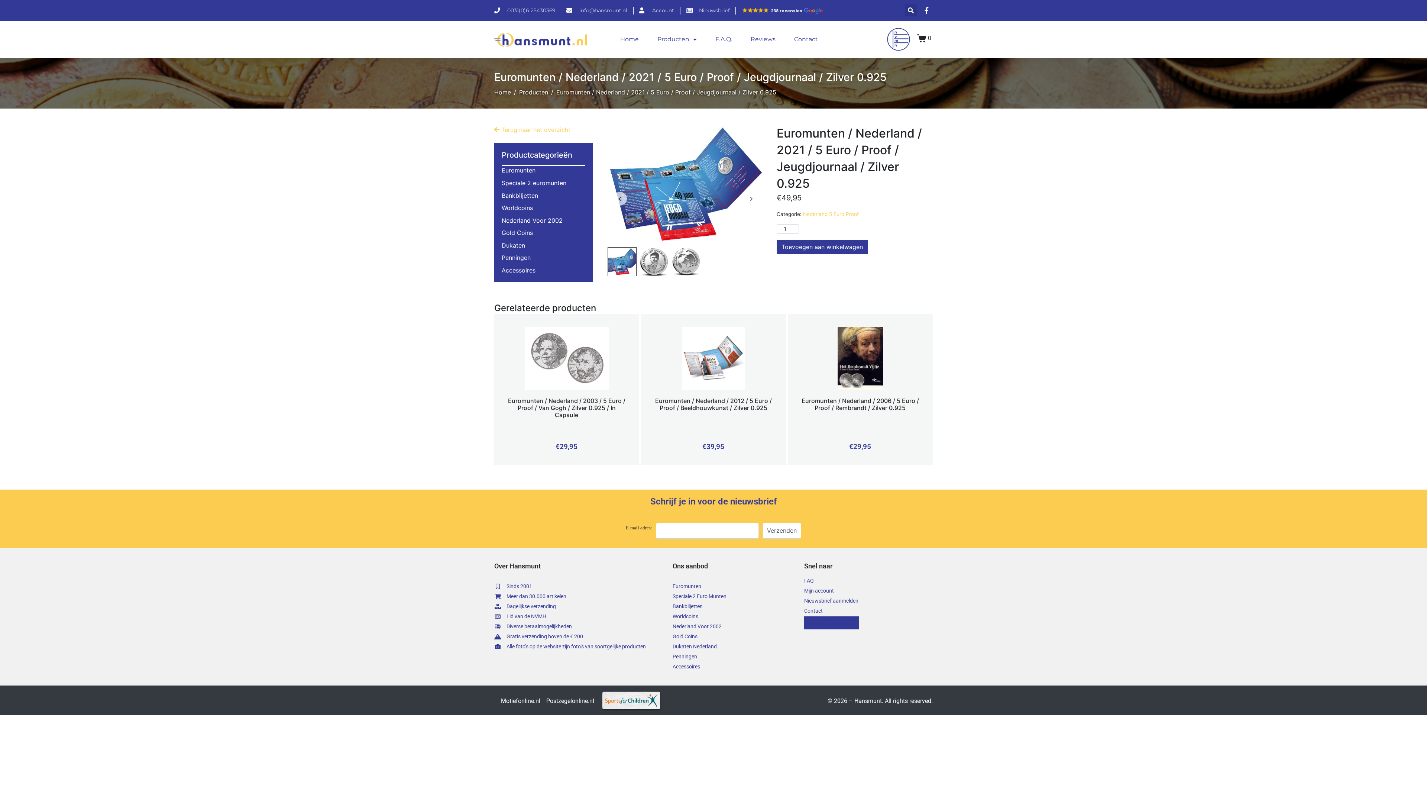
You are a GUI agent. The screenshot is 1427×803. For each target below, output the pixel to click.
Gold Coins (517, 232)
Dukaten (513, 245)
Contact (806, 39)
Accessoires (518, 270)
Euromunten (518, 170)
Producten (673, 39)
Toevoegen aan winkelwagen (822, 247)
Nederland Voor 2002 (532, 220)
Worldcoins (517, 208)
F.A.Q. (723, 39)
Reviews (763, 39)
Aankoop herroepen (831, 623)
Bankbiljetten (520, 195)
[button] (782, 11)
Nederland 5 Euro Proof (831, 214)
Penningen (516, 257)
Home (629, 39)
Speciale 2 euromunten (534, 183)
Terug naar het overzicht (534, 129)
